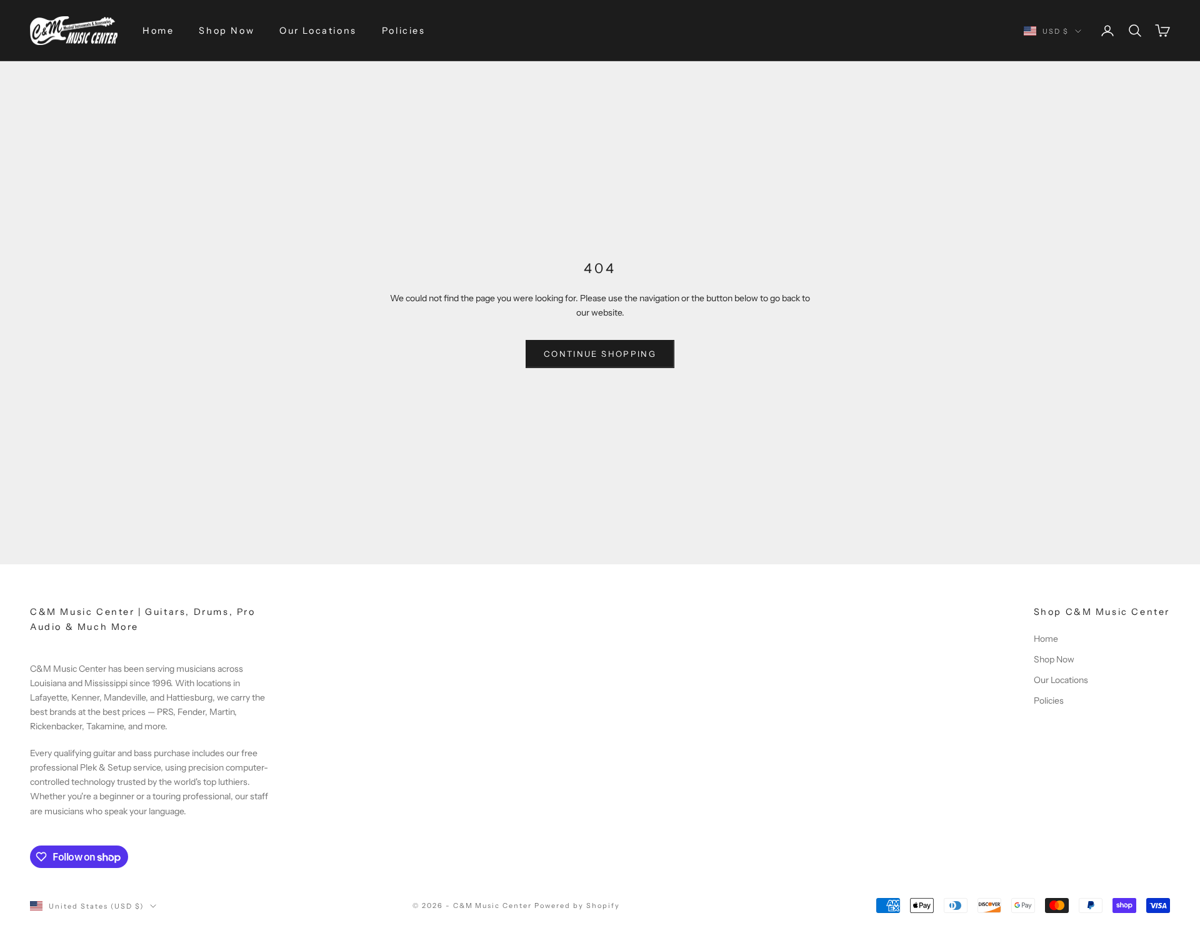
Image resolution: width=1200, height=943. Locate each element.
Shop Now (226, 30)
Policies (404, 30)
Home (158, 30)
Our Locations (318, 30)
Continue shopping (600, 354)
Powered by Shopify (577, 905)
